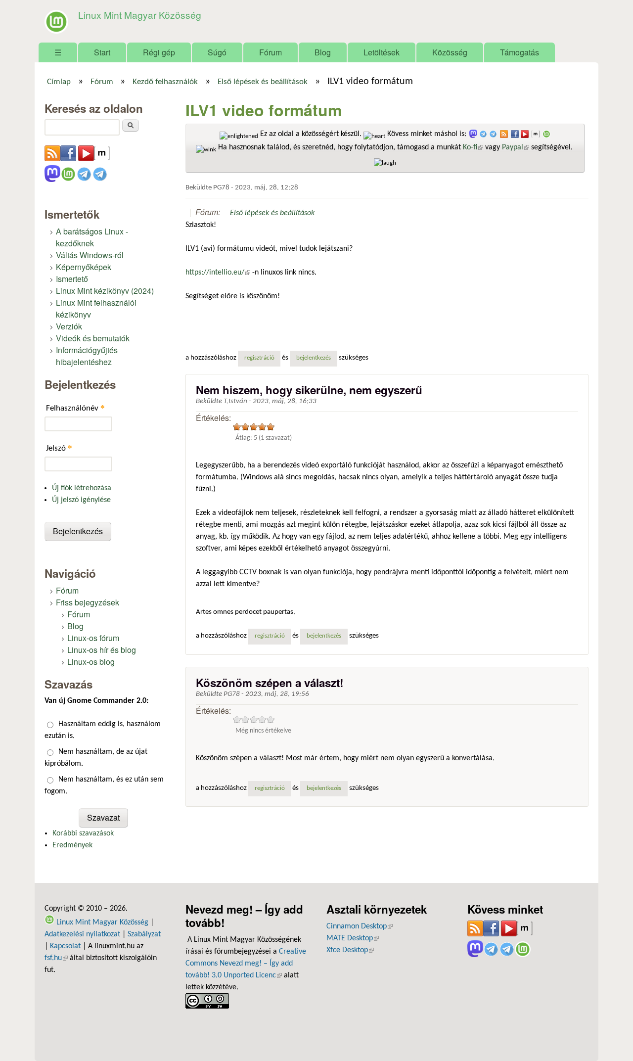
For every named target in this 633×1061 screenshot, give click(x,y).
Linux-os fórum (93, 638)
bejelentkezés (313, 358)
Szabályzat (144, 934)
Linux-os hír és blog (101, 649)
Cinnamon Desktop (359, 926)
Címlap (59, 82)
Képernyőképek (83, 267)
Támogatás (519, 52)
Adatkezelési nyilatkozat (82, 934)
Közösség (449, 52)
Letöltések (381, 52)
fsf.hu (56, 958)
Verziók (69, 326)
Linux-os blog (91, 661)
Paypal (515, 147)
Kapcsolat (65, 946)
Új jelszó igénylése (81, 500)
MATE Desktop (352, 938)
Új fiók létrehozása (81, 488)
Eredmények (72, 845)
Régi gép (159, 52)
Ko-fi (473, 147)
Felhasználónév (75, 408)
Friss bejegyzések (87, 602)
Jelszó (59, 448)
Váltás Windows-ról (90, 255)
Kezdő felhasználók (165, 82)
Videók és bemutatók (93, 338)
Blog (323, 52)
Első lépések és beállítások (263, 82)
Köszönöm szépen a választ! (269, 683)
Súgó (217, 52)
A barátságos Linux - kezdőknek (92, 237)
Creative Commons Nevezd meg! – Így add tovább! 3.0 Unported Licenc (245, 963)
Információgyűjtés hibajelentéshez (87, 356)
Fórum (270, 52)
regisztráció (259, 358)
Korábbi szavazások (83, 833)
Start (102, 52)
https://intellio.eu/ (217, 273)
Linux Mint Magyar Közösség (139, 14)
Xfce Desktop (350, 950)
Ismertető (72, 278)
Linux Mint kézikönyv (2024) (105, 290)
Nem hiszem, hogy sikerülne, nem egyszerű (309, 390)
